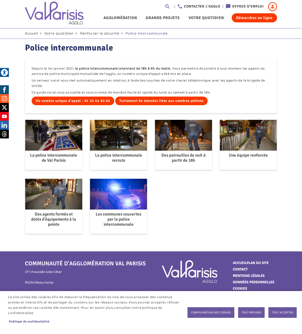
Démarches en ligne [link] (254, 17)
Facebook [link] (4, 89)
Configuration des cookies (211, 312)
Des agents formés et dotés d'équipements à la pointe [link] (53, 219)
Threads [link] (4, 134)
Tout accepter (282, 312)
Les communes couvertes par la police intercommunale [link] (118, 219)
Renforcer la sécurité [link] (99, 33)
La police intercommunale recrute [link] (118, 158)
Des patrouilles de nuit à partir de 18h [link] (183, 158)
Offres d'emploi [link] (248, 6)
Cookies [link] (240, 288)
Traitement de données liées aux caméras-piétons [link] (161, 101)
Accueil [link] (31, 33)
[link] (4, 72)
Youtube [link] (4, 116)
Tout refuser (251, 312)
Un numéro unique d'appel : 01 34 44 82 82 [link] (73, 101)
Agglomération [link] (120, 17)
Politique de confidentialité (29, 321)
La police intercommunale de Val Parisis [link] (53, 158)
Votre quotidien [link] (206, 17)
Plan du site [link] (258, 263)
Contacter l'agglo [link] (202, 6)
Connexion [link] (272, 6)
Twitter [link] (4, 107)
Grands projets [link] (163, 17)
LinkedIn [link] (4, 125)
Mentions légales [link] (249, 276)
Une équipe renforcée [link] (248, 155)
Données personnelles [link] (253, 282)
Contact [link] (240, 269)
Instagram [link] (4, 98)
